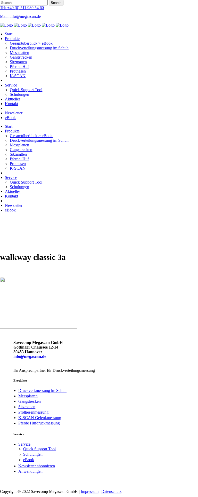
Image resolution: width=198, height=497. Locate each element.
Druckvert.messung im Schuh (42, 390)
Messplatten (28, 396)
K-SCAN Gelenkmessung (39, 417)
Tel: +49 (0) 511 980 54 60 (22, 7)
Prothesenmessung (33, 412)
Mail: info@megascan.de (20, 16)
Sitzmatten (26, 407)
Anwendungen (30, 471)
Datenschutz (111, 491)
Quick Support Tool (39, 449)
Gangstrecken (29, 401)
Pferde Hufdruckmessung (39, 423)
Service (24, 444)
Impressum (89, 491)
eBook (28, 459)
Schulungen (33, 454)
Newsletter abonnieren (36, 466)
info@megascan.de (29, 356)
